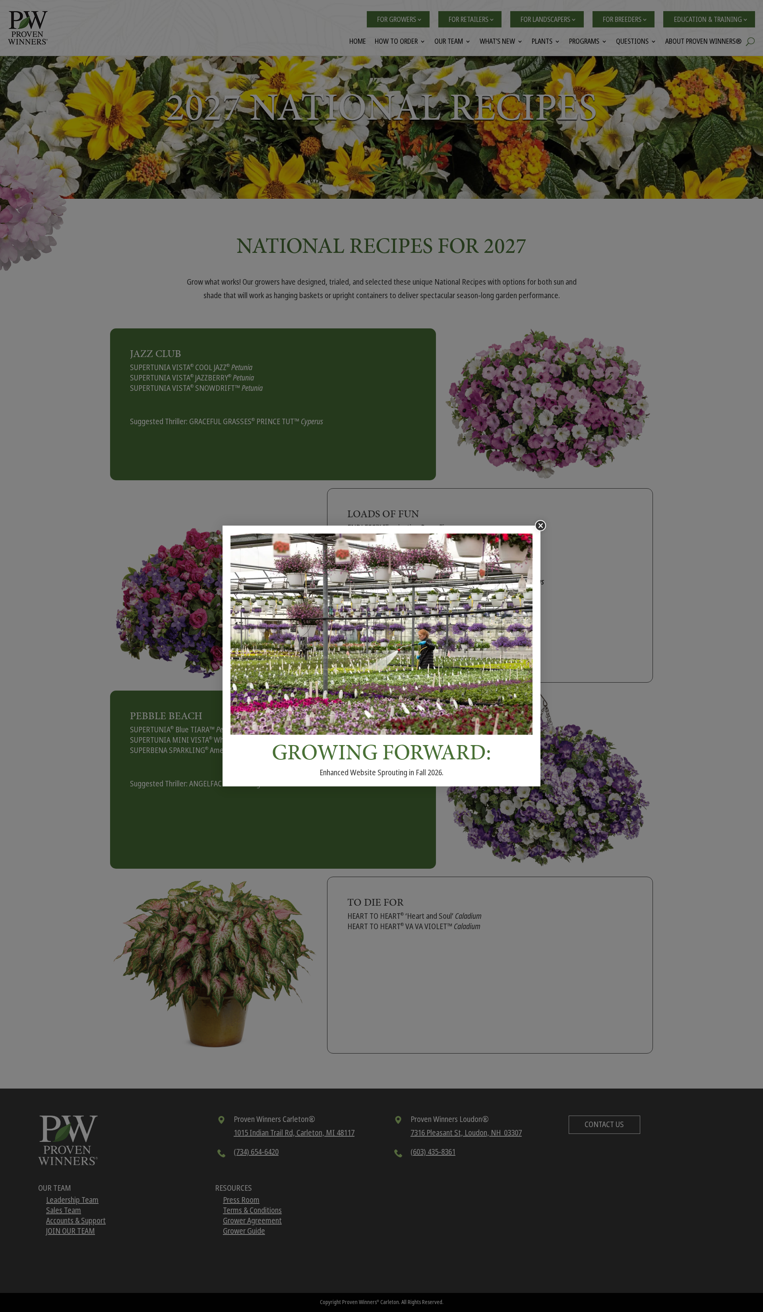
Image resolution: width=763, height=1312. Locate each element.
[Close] (540, 525)
